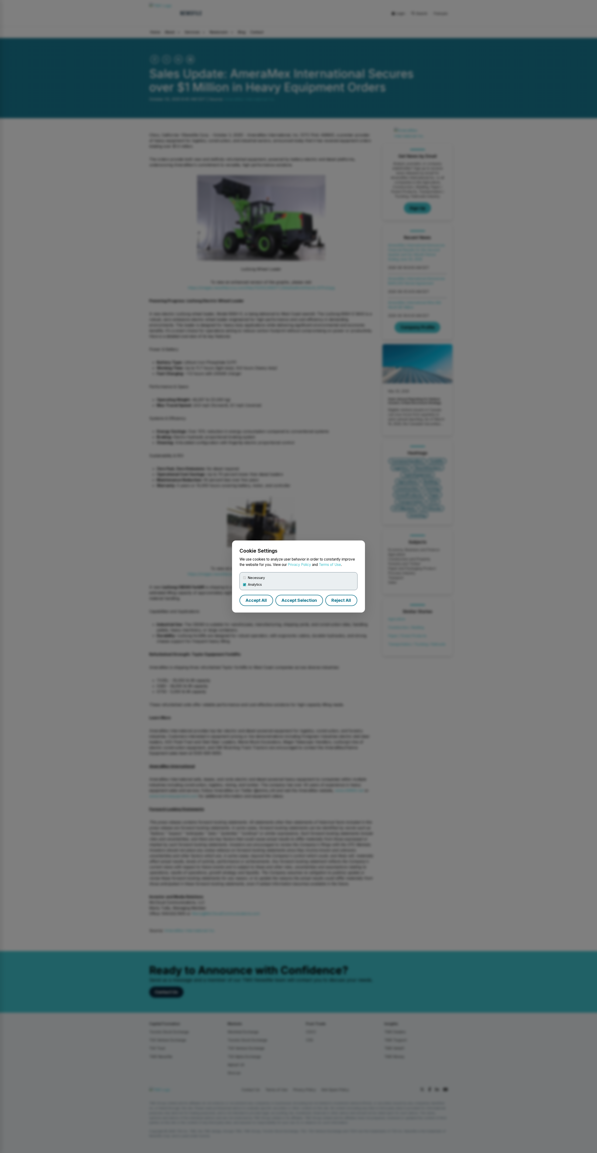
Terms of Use (330, 564)
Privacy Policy (299, 564)
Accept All (256, 600)
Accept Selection (299, 600)
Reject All (341, 600)
